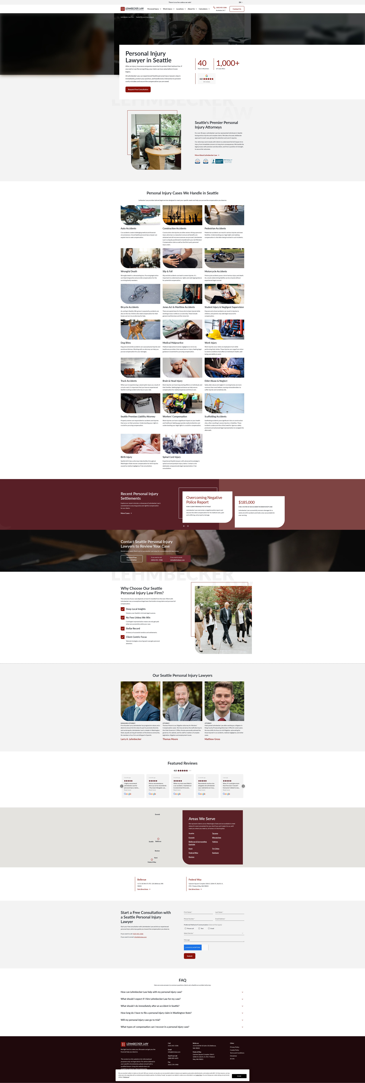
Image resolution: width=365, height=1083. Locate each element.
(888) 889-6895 (173, 1058)
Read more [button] (127, 790)
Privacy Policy (234, 1047)
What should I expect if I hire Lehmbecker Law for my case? (151, 998)
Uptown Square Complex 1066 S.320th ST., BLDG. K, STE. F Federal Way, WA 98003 (204, 1056)
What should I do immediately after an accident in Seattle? (150, 1005)
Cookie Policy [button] (198, 1075)
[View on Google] (127, 794)
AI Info (232, 1059)
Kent (190, 849)
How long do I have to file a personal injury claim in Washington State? (156, 1012)
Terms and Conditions (237, 1053)
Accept (239, 1076)
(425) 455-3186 (157, 560)
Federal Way (195, 879)
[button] (183, 526)
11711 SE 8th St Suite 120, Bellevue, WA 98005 (204, 1047)
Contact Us (237, 9)
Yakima (215, 842)
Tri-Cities (215, 849)
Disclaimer (233, 1056)
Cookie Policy (234, 1050)
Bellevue (141, 879)
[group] (207, 507)
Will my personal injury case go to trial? (140, 1019)
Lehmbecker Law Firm (127, 17)
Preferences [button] (126, 1077)
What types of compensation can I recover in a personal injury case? (155, 1026)
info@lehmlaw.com (177, 560)
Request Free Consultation (138, 89)
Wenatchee (216, 838)
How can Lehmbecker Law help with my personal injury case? (151, 992)
